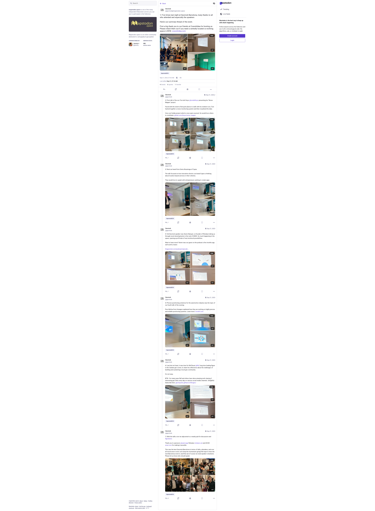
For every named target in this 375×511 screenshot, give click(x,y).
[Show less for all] (214, 3)
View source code (140, 508)
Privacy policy (138, 502)
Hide (211, 35)
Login (232, 40)
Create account (232, 36)
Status (145, 501)
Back (164, 3)
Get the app (142, 506)
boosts (162, 84)
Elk (180, 78)
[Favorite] (187, 89)
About (141, 501)
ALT (185, 68)
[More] (211, 89)
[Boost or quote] (176, 89)
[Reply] (164, 89)
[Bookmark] (199, 89)
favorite (178, 84)
